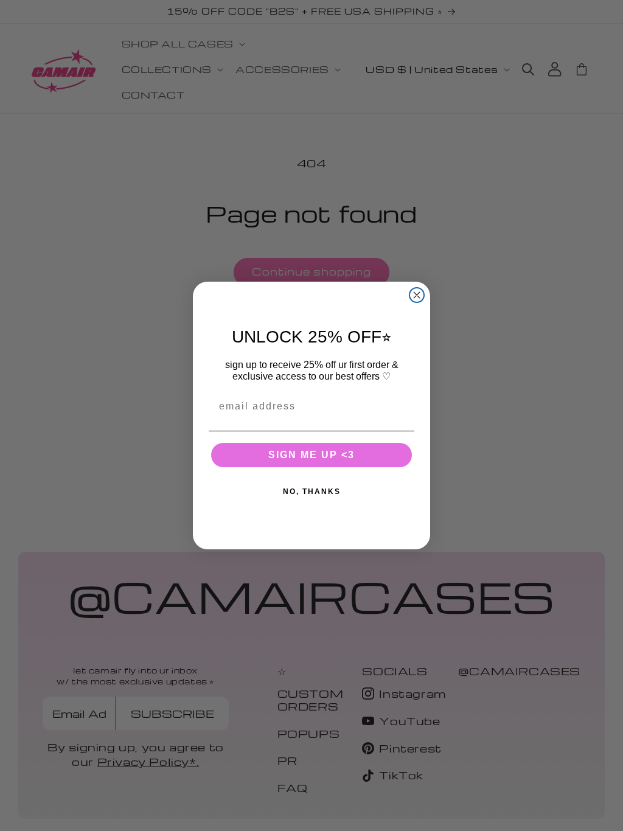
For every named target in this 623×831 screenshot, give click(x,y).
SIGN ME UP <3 (311, 455)
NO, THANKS (312, 491)
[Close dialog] (416, 295)
